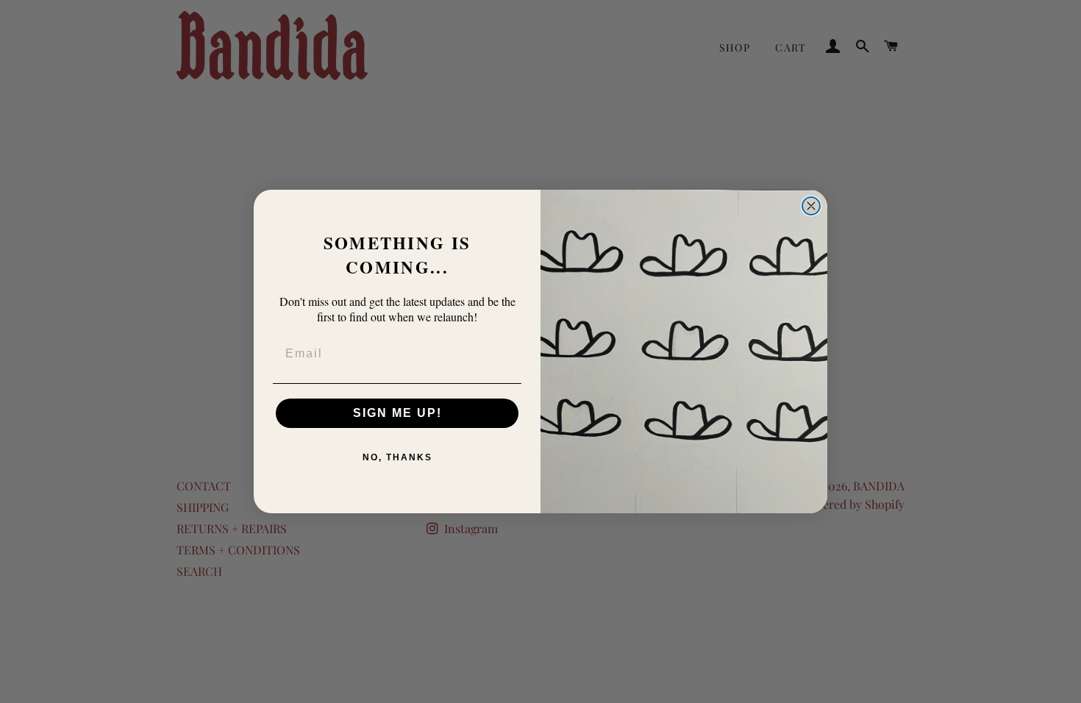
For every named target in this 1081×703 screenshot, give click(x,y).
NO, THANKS (397, 457)
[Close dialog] (811, 206)
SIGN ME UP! (397, 413)
